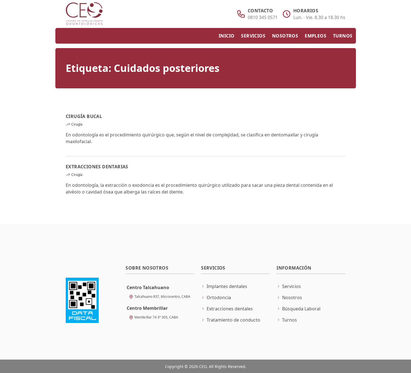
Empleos (315, 36)
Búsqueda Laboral (301, 309)
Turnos (342, 36)
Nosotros (285, 36)
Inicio (226, 36)
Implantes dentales (227, 286)
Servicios (253, 36)
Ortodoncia (219, 297)
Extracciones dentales (230, 309)
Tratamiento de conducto (233, 320)
